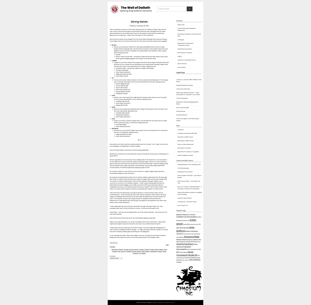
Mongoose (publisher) (193, 239)
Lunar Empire (197, 233)
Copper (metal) (144, 249)
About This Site (182, 63)
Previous (112, 247)
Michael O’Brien (181, 239)
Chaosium (181, 130)
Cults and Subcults (182, 98)
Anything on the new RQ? (185, 172)
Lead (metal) (145, 251)
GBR (181, 228)
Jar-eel (191, 233)
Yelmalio (187, 260)
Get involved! (181, 67)
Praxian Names (180, 111)
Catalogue (181, 40)
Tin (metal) (142, 253)
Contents (179, 217)
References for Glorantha (185, 43)
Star (180, 257)
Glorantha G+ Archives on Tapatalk (188, 152)
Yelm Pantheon (194, 260)
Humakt (185, 233)
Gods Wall (185, 228)
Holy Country (122, 251)
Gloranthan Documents (185, 49)
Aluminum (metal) (117, 249)
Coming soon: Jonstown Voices (187, 202)
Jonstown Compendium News (187, 60)
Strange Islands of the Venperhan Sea (189, 164)
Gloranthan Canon (184, 45)
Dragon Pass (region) (156, 249)
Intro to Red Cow (183, 205)
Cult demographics (190, 217)
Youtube (178, 262)
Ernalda (185, 224)
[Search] (189, 9)
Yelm (183, 260)
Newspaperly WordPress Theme (165, 302)
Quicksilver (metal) (156, 251)
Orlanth (198, 241)
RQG (178, 252)
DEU (188, 220)
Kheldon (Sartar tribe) (134, 251)
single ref (192, 255)
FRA (188, 224)
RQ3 (200, 249)
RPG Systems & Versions (185, 52)
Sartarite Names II (181, 115)
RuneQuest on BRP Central (185, 141)
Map (196, 236)
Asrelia (126, 249)
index (188, 233)
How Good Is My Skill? (182, 107)
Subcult (183, 257)
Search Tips (181, 25)
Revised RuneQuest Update (184, 85)
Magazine (189, 236)
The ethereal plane (183, 168)
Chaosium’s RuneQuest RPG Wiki (187, 133)
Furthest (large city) (194, 224)
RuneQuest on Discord (184, 148)
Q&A (197, 249)
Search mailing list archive (185, 155)
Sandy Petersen (183, 252)
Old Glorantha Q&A (191, 241)
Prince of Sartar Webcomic (186, 144)
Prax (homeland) (191, 249)
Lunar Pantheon (180, 237)
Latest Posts (180, 72)
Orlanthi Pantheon (184, 244)
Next (167, 245)
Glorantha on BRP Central (185, 137)
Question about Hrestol (185, 198)
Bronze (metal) (133, 249)
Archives (112, 256)
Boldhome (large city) (183, 214)
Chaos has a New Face (183, 89)
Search (159, 4)
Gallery (180, 56)
